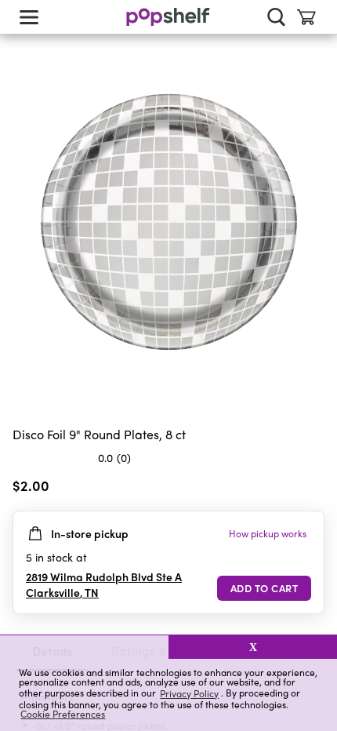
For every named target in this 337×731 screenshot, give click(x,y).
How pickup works (267, 533)
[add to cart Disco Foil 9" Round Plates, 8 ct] (264, 588)
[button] (84, 647)
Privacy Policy (189, 693)
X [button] (253, 647)
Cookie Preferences (62, 714)
